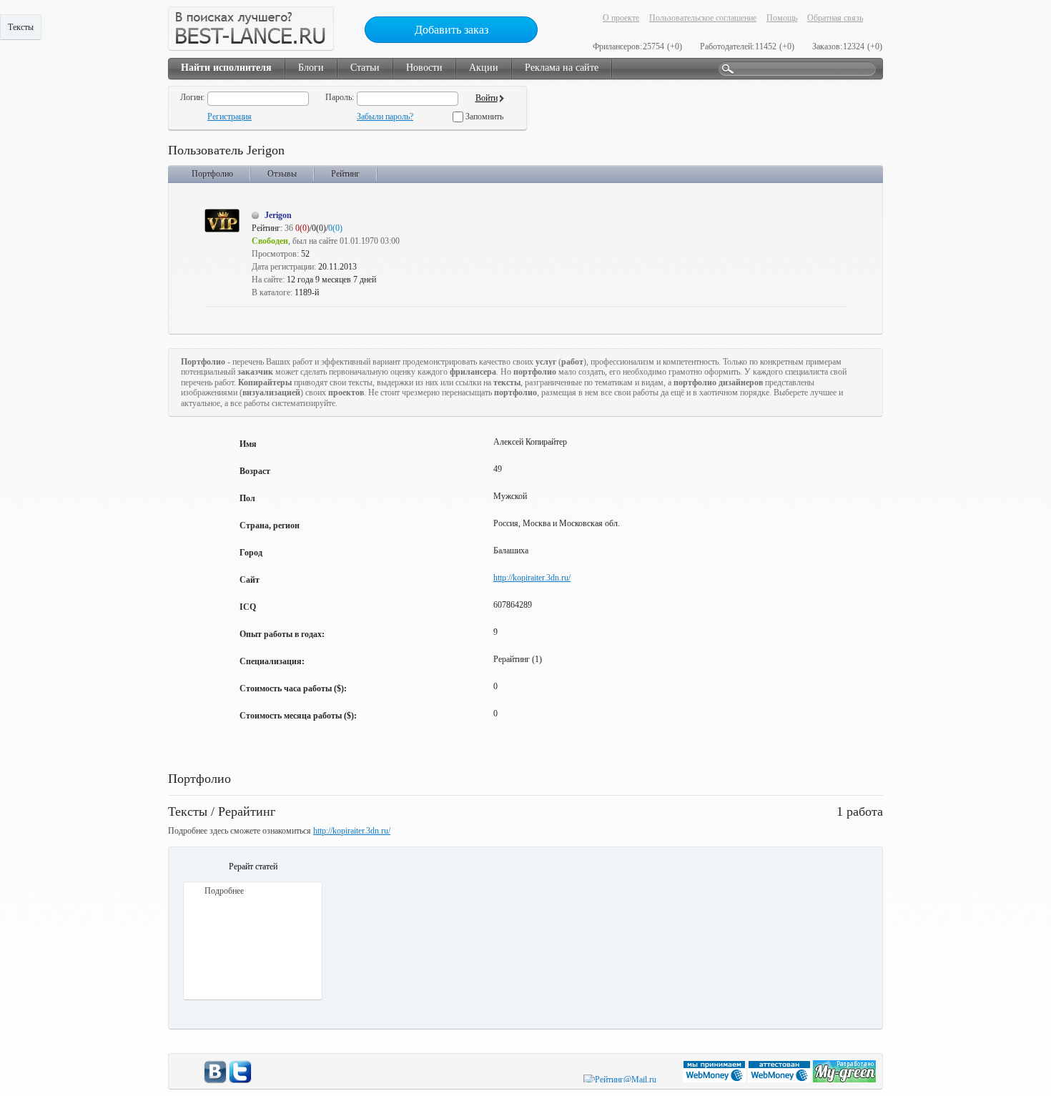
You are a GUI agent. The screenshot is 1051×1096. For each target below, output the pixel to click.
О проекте (621, 18)
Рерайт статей (253, 867)
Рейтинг (345, 174)
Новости (424, 67)
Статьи (365, 67)
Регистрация (229, 117)
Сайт (250, 580)
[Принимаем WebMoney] (715, 1080)
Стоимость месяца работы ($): (298, 716)
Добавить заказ (451, 30)
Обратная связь (835, 18)
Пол (247, 498)
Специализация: (272, 661)
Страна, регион (270, 525)
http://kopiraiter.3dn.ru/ (532, 578)
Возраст (255, 471)
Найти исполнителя (226, 67)
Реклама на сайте (561, 67)
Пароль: (339, 97)
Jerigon (278, 215)
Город (251, 553)
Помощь (781, 18)
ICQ (248, 607)
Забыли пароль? (385, 117)
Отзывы (282, 174)
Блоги (311, 67)
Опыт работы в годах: (282, 634)
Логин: (192, 97)
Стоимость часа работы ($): (293, 688)
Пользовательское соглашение (702, 18)
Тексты (21, 27)
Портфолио (212, 174)
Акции (483, 67)
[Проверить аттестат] (780, 1080)
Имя (248, 444)
